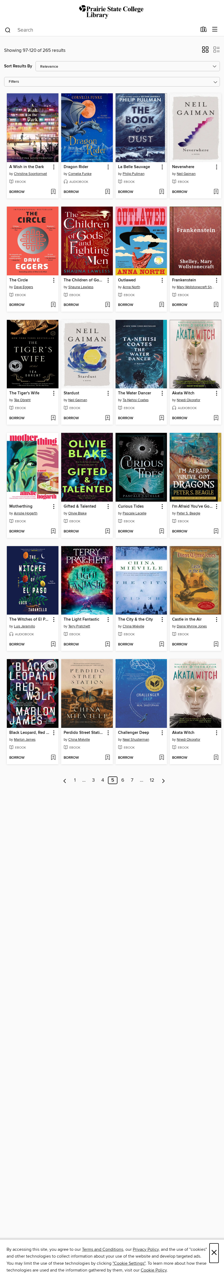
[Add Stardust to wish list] (107, 418)
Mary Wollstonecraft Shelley (196, 287)
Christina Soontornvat (30, 174)
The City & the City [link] (135, 619)
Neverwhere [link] (183, 167)
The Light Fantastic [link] (81, 619)
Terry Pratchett (79, 626)
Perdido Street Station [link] (84, 732)
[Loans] (204, 30)
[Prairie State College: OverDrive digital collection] (112, 11)
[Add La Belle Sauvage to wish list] (161, 192)
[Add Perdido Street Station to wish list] (107, 757)
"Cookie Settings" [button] (129, 1263)
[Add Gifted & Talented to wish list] (107, 531)
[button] (205, 51)
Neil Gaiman (186, 174)
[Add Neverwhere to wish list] (216, 192)
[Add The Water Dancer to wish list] (161, 418)
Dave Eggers (23, 287)
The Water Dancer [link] (134, 393)
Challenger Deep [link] (133, 732)
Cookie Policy (154, 1270)
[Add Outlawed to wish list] (161, 305)
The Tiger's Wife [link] (24, 393)
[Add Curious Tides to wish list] (161, 531)
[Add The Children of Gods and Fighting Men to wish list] (107, 305)
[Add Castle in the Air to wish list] (216, 644)
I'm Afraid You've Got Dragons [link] (193, 506)
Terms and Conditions (102, 1249)
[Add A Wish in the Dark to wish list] (53, 192)
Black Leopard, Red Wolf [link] (30, 732)
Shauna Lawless (80, 287)
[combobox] (101, 30)
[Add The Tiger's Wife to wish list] (53, 418)
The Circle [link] (18, 280)
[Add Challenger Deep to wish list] (161, 757)
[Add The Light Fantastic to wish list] (107, 644)
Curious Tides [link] (131, 506)
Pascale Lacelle (134, 513)
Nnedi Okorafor (188, 400)
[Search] (7, 29)
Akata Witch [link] (183, 393)
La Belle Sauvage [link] (134, 167)
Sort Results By (18, 66)
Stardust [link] (71, 393)
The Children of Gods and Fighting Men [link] (84, 280)
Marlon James (25, 739)
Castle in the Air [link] (187, 619)
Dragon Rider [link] (76, 167)
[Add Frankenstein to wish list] (216, 305)
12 (152, 780)
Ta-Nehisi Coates (136, 400)
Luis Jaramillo (24, 626)
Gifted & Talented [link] (80, 506)
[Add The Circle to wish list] (53, 305)
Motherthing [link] (21, 506)
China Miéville (133, 626)
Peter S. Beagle (188, 513)
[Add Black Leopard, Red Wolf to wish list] (53, 757)
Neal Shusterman (136, 739)
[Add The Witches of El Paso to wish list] (53, 644)
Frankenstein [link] (184, 280)
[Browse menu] (215, 29)
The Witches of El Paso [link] (30, 619)
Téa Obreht (22, 400)
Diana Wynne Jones (192, 626)
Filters (14, 81)
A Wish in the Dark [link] (26, 167)
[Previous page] (65, 780)
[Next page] (163, 780)
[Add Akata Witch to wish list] (216, 418)
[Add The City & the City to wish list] (161, 644)
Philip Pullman (134, 174)
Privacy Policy (146, 1249)
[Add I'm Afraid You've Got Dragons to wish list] (216, 531)
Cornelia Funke (80, 174)
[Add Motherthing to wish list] (53, 531)
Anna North (131, 287)
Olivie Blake (77, 513)
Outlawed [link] (127, 280)
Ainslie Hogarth (25, 513)
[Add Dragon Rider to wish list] (107, 192)
